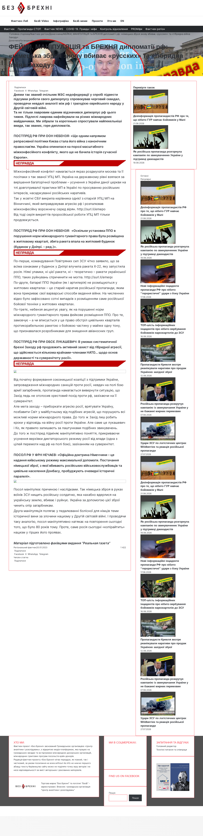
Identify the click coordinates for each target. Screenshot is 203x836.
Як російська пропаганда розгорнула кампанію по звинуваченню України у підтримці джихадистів (158, 155)
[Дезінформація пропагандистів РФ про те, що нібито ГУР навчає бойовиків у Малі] (150, 112)
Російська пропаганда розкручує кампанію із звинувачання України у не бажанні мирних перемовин (164, 407)
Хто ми (111, 20)
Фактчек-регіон (155, 29)
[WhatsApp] (15, 564)
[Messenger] (1, 807)
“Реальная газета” (96, 543)
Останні (144, 176)
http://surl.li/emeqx (98, 277)
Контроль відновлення (114, 29)
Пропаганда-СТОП (29, 29)
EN (122, 20)
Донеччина (55, 33)
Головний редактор (166, 746)
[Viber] (16, 564)
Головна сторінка (19, 33)
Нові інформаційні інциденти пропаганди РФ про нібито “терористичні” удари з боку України (165, 289)
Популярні (146, 179)
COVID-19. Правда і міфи (81, 29)
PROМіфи (136, 29)
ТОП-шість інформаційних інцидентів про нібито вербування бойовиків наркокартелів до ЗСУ (163, 329)
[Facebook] (0, 807)
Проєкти (97, 20)
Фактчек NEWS (53, 29)
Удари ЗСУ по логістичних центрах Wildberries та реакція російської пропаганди (163, 447)
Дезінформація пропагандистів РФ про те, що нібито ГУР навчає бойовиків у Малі (164, 211)
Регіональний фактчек (20, 71)
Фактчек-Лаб (19, 20)
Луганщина (25, 40)
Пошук (112, 793)
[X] (14, 564)
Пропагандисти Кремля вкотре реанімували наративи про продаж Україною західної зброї (163, 368)
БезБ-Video (41, 20)
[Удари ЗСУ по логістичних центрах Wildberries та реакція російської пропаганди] (158, 439)
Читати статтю (21, 557)
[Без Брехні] (26, 7)
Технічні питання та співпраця (171, 749)
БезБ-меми (80, 20)
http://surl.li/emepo (91, 209)
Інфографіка (61, 20)
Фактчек (9, 29)
